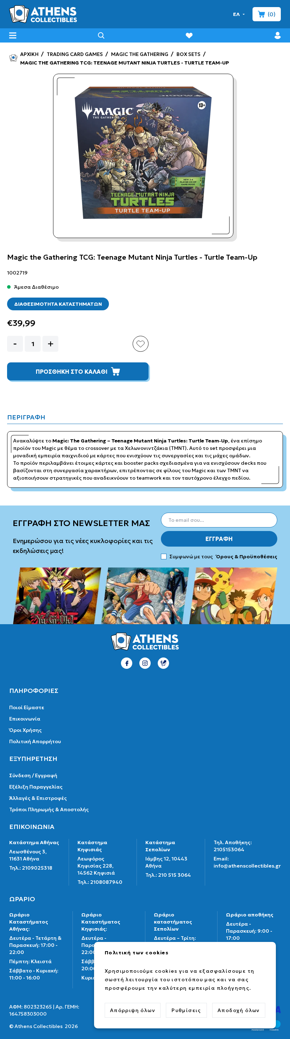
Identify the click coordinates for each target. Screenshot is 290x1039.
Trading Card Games (74, 54)
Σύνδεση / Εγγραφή (33, 775)
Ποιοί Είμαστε (26, 707)
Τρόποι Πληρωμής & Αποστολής (49, 809)
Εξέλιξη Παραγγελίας (36, 787)
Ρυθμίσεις (186, 1010)
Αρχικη (29, 54)
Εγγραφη (219, 538)
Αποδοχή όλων (239, 1010)
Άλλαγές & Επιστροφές (38, 798)
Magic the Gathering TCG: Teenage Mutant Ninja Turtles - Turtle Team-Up (124, 63)
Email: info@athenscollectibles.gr (247, 862)
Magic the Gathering (139, 54)
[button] (239, 14)
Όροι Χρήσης (25, 730)
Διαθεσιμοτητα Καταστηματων (58, 304)
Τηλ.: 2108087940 (99, 882)
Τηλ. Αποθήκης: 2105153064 (233, 846)
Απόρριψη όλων (132, 1010)
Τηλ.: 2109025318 (30, 868)
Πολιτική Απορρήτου (35, 741)
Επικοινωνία (24, 719)
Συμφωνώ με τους (223, 556)
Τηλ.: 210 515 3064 (168, 875)
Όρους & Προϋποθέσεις (246, 556)
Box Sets (188, 54)
